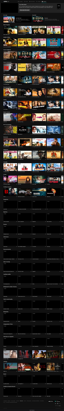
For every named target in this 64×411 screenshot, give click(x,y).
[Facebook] (57, 403)
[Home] (6, 1)
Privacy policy (29, 400)
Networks (44, 1)
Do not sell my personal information (11, 402)
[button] (24, 10)
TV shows (38, 1)
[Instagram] (55, 403)
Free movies (33, 1)
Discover (26, 1)
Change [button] (59, 405)
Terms (25, 400)
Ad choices (42, 400)
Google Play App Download (58, 401)
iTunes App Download (51, 401)
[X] (60, 403)
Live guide (21, 1)
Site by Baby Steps (58, 408)
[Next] (61, 30)
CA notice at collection (35, 400)
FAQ (4, 402)
